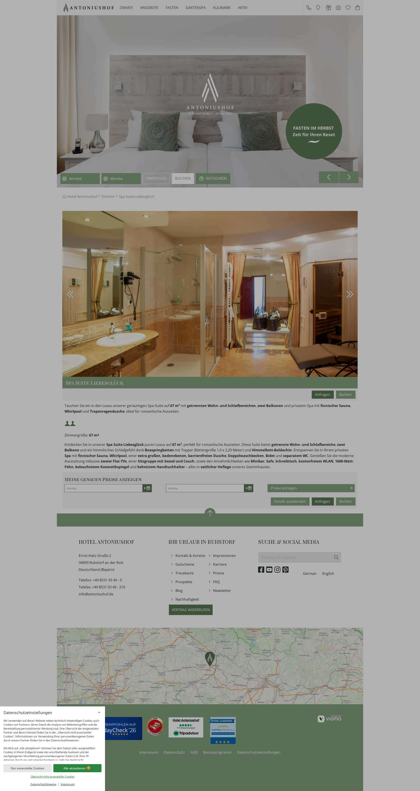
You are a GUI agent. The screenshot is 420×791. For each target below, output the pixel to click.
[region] (53, 739)
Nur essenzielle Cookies (27, 768)
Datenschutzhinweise (43, 784)
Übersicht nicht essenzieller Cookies (53, 777)
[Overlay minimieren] (99, 712)
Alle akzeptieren (74, 768)
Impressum (68, 784)
